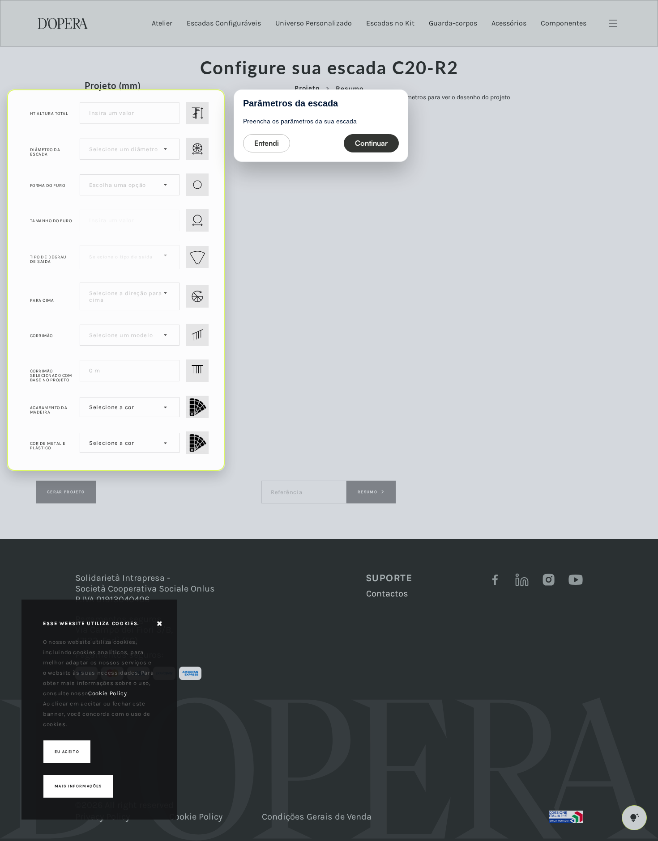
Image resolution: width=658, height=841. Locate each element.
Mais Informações (78, 786)
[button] (266, 143)
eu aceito (67, 751)
